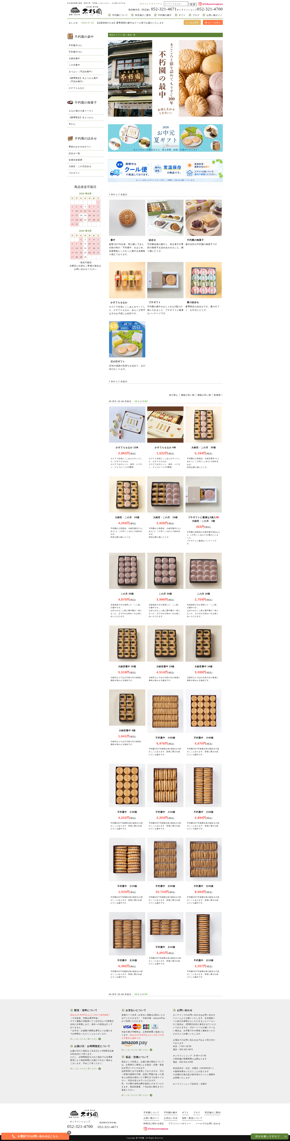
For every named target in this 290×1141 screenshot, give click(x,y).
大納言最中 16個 (204, 666)
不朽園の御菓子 (195, 240)
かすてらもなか (119, 302)
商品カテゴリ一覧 (117, 35)
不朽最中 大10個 (203, 960)
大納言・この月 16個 (165, 517)
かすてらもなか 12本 (127, 447)
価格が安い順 (188, 395)
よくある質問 (192, 22)
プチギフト (155, 302)
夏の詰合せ (193, 302)
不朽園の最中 (165, 15)
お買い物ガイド (214, 15)
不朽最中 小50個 (165, 737)
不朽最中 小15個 (165, 812)
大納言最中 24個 (165, 666)
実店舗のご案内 (143, 15)
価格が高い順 (204, 395)
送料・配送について (192, 1118)
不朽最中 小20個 (203, 812)
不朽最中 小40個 (203, 737)
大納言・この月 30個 (203, 447)
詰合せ (152, 240)
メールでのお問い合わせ (208, 1123)
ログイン (144, 4)
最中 (113, 240)
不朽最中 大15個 (165, 947)
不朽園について (120, 15)
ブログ (196, 15)
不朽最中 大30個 (127, 960)
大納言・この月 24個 (127, 517)
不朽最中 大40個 (203, 886)
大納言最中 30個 (127, 666)
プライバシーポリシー (179, 1123)
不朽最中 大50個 (165, 886)
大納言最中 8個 (127, 730)
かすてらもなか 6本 (165, 447)
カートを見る (214, 22)
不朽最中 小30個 (127, 812)
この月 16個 (203, 593)
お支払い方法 (170, 1118)
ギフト (182, 15)
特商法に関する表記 (153, 1123)
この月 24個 (165, 593)
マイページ (156, 4)
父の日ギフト (118, 361)
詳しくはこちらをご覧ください (84, 1039)
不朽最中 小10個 (127, 886)
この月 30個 (127, 593)
